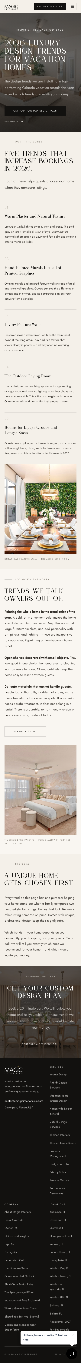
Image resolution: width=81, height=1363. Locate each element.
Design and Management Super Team (20, 1327)
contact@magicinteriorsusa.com (24, 1101)
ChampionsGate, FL (62, 1236)
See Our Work (14, 122)
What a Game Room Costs (21, 1308)
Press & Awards (14, 1220)
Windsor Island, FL (60, 1276)
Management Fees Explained (22, 1300)
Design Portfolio (59, 1164)
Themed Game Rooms (63, 1143)
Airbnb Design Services (58, 1085)
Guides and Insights (17, 1236)
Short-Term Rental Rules (19, 1284)
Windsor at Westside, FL (57, 1287)
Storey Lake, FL (58, 1260)
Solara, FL (56, 1313)
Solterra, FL (56, 1305)
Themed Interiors (60, 1135)
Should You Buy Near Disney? (22, 1316)
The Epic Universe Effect (19, 1292)
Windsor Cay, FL (59, 1268)
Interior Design (58, 1074)
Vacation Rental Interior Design (59, 1098)
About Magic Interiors (18, 1212)
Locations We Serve (16, 1268)
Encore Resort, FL (60, 1252)
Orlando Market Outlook (19, 1276)
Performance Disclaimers (57, 1191)
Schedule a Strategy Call (50, 6)
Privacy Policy (58, 1172)
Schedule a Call (25, 731)
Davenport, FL (58, 1220)
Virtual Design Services (58, 1124)
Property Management (58, 1153)
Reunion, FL (56, 1244)
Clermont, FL (57, 1228)
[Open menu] (72, 6)
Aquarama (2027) (61, 1321)
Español (9, 1244)
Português (11, 1252)
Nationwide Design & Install (61, 1111)
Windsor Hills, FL (59, 1297)
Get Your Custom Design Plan (35, 110)
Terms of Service (59, 1180)
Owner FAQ (11, 1228)
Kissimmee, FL (57, 1212)
